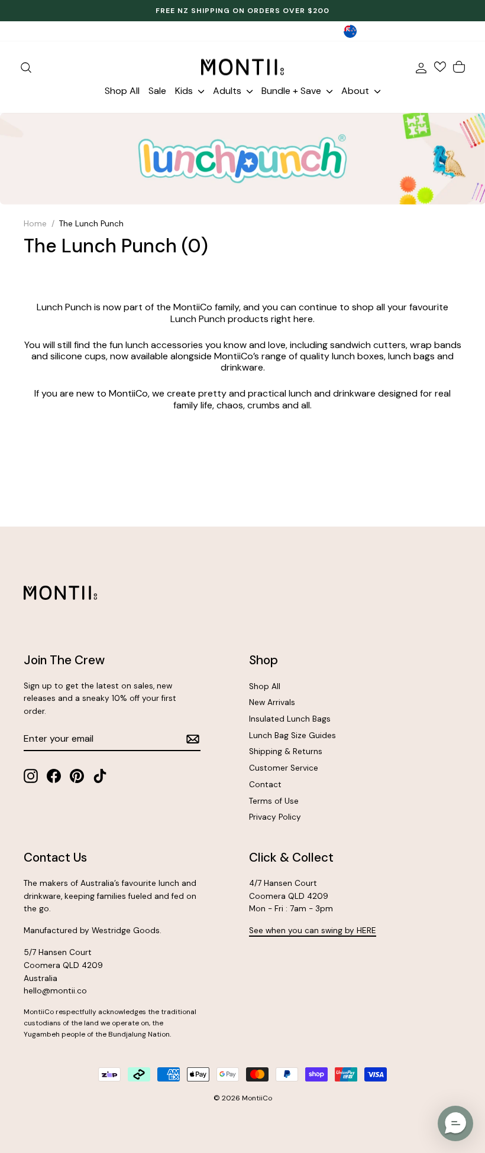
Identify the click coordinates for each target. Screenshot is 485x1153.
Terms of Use (274, 801)
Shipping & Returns (285, 751)
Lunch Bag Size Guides (292, 735)
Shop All (122, 91)
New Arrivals (272, 702)
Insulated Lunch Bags (290, 719)
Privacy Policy (275, 817)
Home (35, 224)
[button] (455, 1123)
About (356, 91)
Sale (157, 91)
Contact (265, 785)
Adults (228, 91)
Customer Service (283, 768)
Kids (185, 91)
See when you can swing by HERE (312, 930)
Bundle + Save (292, 91)
